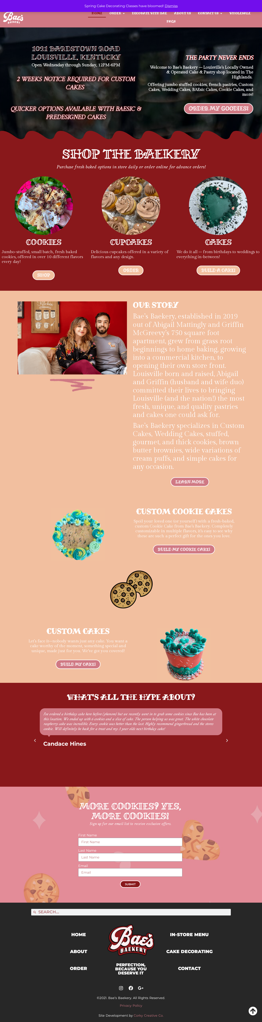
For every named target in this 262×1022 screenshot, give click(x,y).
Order (115, 13)
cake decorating (189, 951)
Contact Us (208, 13)
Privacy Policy (131, 1006)
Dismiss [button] (171, 6)
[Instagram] (121, 988)
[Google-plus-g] (140, 988)
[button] (35, 740)
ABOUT (78, 951)
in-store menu (189, 934)
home (78, 934)
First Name (87, 835)
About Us (182, 13)
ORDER (78, 968)
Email (83, 866)
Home (97, 13)
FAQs (171, 21)
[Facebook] (130, 988)
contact (189, 968)
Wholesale (240, 13)
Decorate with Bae (149, 13)
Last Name (87, 850)
